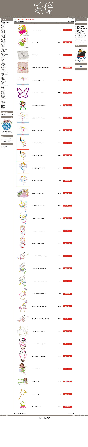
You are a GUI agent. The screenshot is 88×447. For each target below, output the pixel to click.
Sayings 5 (3, 93)
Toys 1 (2, 104)
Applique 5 (3, 44)
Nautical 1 (3, 79)
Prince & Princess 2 (4, 85)
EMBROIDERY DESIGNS (15, 17)
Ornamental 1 (3, 81)
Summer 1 (3, 103)
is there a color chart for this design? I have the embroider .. (80, 60)
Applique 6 (3, 45)
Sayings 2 (3, 90)
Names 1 (2, 78)
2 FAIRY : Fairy (35, 42)
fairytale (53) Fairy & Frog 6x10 (38, 193)
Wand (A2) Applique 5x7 (36, 406)
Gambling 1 (3, 67)
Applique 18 (3, 37)
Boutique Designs (4, 52)
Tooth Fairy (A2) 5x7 (36, 381)
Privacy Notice (3, 147)
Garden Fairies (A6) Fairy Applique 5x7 (39, 306)
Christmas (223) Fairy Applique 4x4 (38, 105)
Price (60, 23)
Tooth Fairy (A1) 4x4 (36, 369)
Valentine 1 (3, 107)
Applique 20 (3, 39)
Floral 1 (2, 65)
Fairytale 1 (3, 63)
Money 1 (2, 76)
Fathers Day (3, 64)
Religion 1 (2, 86)
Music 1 (2, 77)
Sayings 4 (3, 92)
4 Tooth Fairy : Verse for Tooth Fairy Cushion (40, 67)
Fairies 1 (25, 17)
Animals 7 (2, 28)
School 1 (2, 97)
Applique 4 (3, 43)
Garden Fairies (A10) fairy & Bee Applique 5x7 (40, 256)
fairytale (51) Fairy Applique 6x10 (38, 168)
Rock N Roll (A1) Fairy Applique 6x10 (39, 343)
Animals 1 (2, 23)
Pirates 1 (2, 84)
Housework (3, 71)
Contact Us (3, 148)
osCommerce (46, 418)
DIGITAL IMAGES (4, 21)
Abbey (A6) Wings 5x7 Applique (38, 92)
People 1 (2, 83)
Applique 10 (3, 30)
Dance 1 (2, 60)
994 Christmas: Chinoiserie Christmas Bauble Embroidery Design (7, 132)
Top (1, 17)
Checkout (84, 17)
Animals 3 (2, 24)
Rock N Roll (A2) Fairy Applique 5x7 (39, 356)
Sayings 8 (3, 95)
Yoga (2, 108)
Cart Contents (77, 17)
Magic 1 (2, 75)
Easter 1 (2, 61)
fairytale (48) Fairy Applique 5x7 (38, 130)
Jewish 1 (2, 73)
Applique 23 (3, 42)
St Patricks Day (3, 101)
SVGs (2, 109)
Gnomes (2, 68)
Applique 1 (3, 29)
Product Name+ (35, 23)
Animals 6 (2, 27)
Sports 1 (2, 99)
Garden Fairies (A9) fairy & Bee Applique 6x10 (40, 318)
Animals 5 (2, 26)
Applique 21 (3, 40)
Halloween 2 (3, 70)
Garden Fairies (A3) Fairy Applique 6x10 (39, 268)
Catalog (5, 17)
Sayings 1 (3, 88)
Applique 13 (3, 33)
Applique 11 (3, 31)
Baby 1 (2, 48)
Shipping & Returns (4, 146)
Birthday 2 (3, 51)
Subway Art (3, 102)
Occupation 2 (3, 80)
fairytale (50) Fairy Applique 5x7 (38, 155)
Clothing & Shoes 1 (4, 57)
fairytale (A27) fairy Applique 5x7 (38, 243)
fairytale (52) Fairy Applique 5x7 (38, 180)
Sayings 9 (3, 96)
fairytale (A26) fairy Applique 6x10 (38, 230)
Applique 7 (3, 46)
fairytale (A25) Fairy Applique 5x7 (38, 218)
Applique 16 (3, 35)
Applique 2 (3, 38)
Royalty (2, 87)
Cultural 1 (2, 59)
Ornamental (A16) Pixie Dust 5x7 (38, 331)
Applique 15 (3, 34)
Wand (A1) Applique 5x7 (36, 394)
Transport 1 (3, 105)
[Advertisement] (44, 430)
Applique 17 (3, 36)
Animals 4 (2, 25)
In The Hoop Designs (4, 72)
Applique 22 (3, 41)
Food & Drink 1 (3, 66)
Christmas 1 (3, 55)
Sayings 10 (3, 89)
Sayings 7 (3, 94)
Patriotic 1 (3, 82)
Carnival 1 (3, 53)
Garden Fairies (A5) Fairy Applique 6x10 (39, 293)
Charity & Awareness (4, 54)
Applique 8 (3, 47)
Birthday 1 (3, 50)
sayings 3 (2, 91)
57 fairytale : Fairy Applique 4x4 (38, 80)
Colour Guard (3, 58)
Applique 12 (3, 32)
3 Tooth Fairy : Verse (36, 55)
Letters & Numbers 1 (4, 74)
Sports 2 (2, 100)
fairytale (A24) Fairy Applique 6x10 (38, 205)
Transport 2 (3, 106)
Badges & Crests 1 (4, 49)
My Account (70, 17)
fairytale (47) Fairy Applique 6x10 (38, 117)
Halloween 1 (3, 69)
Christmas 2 (3, 56)
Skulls (2, 98)
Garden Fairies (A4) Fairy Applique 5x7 (39, 281)
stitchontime (47, 417)
